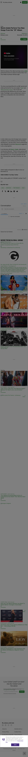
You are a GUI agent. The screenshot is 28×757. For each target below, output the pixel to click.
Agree (15, 744)
